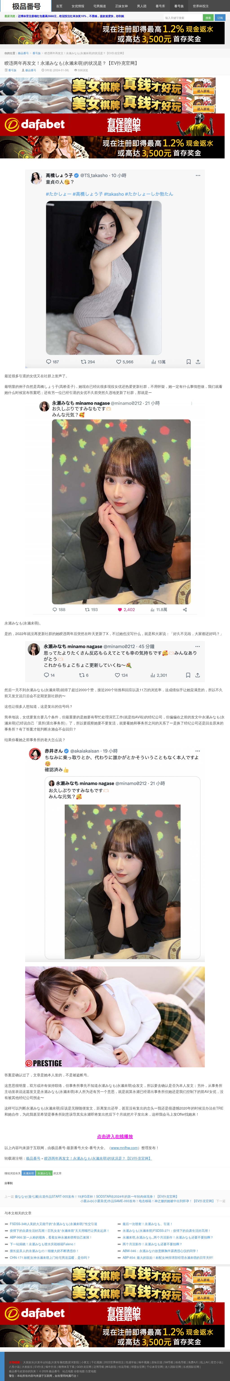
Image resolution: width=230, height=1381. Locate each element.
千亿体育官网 (155, 1366)
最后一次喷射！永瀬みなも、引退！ (148, 1223)
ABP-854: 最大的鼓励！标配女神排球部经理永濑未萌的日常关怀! (168, 1257)
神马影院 (111, 1366)
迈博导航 (98, 1366)
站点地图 (67, 1371)
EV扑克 (39, 1366)
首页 (59, 6)
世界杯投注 (201, 6)
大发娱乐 (27, 1366)
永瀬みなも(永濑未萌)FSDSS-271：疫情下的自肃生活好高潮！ (167, 1230)
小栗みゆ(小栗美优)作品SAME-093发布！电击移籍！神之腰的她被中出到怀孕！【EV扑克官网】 (147, 1201)
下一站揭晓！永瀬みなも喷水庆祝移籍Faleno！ (43, 1244)
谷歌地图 (79, 1371)
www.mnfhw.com (124, 1147)
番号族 (179, 6)
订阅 (220, 18)
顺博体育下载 (66, 1366)
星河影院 (73, 1362)
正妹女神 (121, 6)
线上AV (204, 1362)
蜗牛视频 (144, 1362)
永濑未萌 (28, 1173)
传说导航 (123, 1366)
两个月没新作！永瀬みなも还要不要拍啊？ (152, 1244)
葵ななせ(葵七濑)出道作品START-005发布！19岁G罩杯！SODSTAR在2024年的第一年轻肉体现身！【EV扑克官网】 (97, 1196)
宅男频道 (99, 6)
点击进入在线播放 (115, 1136)
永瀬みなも (44, 1173)
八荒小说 (14, 1366)
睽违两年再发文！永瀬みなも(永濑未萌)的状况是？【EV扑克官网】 (71, 63)
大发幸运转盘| (43, 1362)
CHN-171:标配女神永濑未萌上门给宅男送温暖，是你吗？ (50, 1257)
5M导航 (168, 1362)
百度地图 (90, 1371)
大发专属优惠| (59, 1362)
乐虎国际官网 (191, 1366)
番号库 (160, 6)
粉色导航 (180, 1362)
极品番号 (26, 6)
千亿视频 (96, 1362)
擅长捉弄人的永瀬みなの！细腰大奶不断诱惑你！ (44, 1250)
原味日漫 (156, 1362)
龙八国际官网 (173, 1366)
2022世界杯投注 (114, 1362)
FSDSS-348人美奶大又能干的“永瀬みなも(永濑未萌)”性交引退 (53, 1223)
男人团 (141, 6)
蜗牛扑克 (51, 1366)
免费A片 (193, 1362)
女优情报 (78, 6)
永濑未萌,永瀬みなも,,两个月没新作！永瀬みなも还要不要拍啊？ (168, 1237)
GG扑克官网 (84, 1366)
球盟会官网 (138, 1366)
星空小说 (216, 1362)
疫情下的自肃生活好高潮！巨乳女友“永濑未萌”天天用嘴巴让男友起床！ (60, 1230)
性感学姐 (131, 1362)
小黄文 (85, 1362)
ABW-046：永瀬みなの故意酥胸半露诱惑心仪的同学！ (161, 1250)
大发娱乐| (29, 1362)
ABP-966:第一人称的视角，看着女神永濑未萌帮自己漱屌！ (51, 1237)
